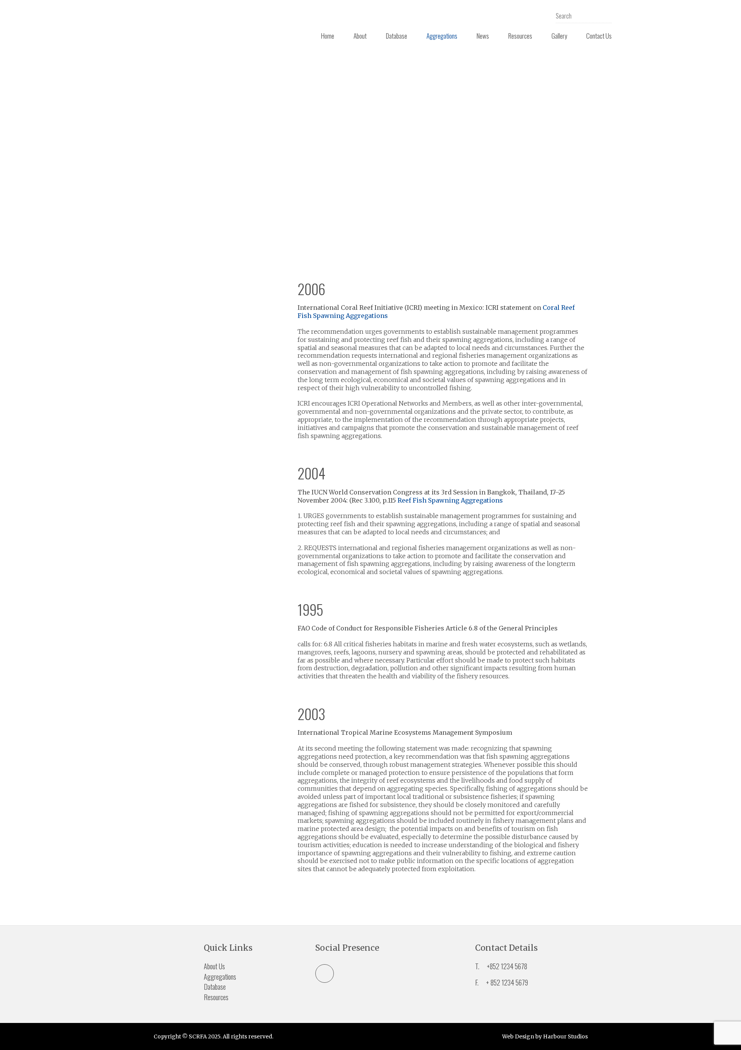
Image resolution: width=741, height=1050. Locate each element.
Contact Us (599, 36)
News (483, 36)
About (360, 36)
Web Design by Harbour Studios (545, 1036)
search (606, 15)
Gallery (559, 36)
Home (327, 36)
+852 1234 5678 (507, 966)
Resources (520, 36)
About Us (214, 966)
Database (396, 36)
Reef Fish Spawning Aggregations (450, 500)
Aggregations (441, 36)
